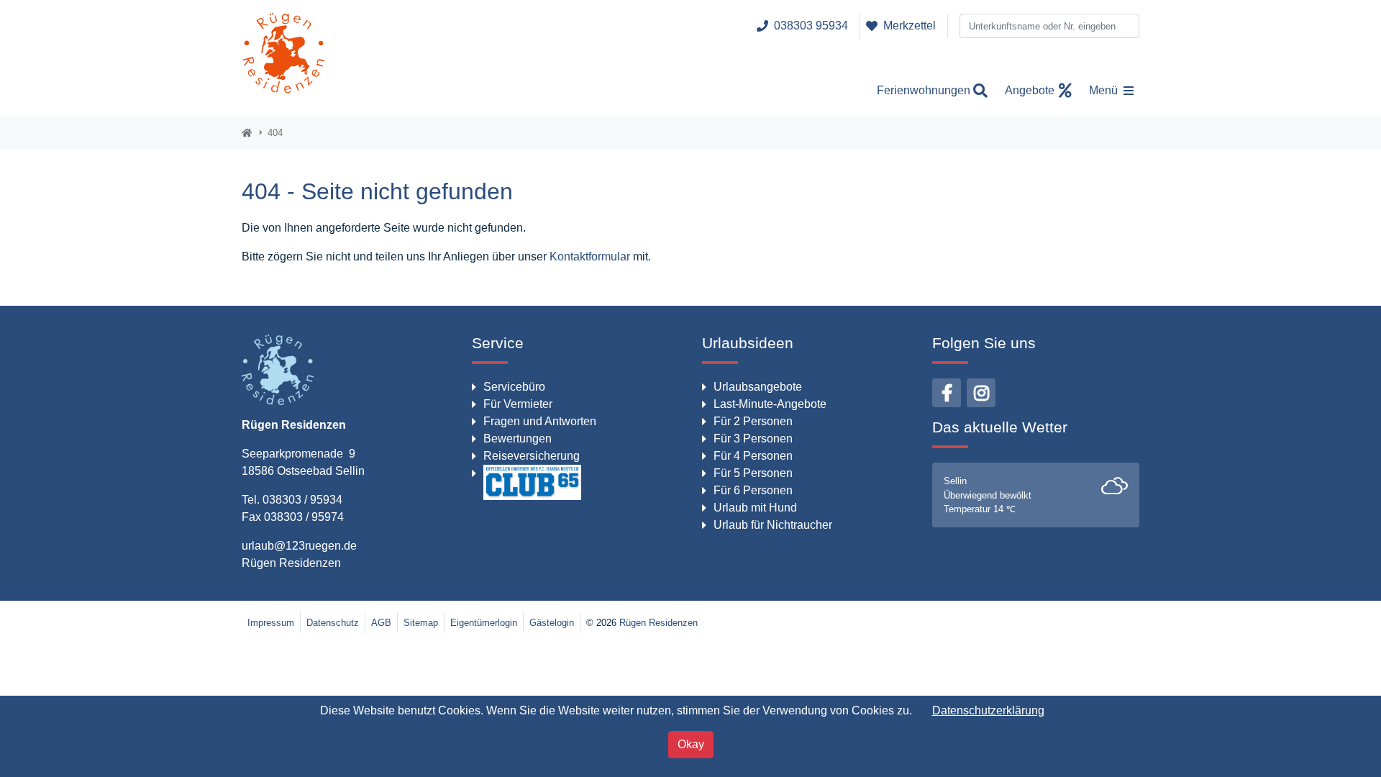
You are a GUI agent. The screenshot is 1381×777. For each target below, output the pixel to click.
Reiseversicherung (531, 456)
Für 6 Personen (753, 490)
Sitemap (421, 622)
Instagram (981, 392)
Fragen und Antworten (539, 421)
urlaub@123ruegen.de (299, 546)
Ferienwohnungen (923, 90)
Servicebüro (514, 387)
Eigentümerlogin (483, 622)
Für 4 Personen (753, 456)
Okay (691, 744)
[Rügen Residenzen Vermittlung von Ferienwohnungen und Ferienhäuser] (284, 58)
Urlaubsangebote (758, 387)
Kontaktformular (590, 256)
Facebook (946, 392)
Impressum (270, 622)
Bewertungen (517, 438)
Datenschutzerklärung (988, 710)
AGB (381, 622)
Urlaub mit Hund (755, 507)
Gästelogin (551, 622)
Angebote (1029, 90)
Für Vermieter (517, 404)
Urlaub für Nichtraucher (773, 525)
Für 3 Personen (753, 438)
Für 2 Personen (753, 421)
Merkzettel (909, 25)
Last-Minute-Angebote (770, 404)
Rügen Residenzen (291, 563)
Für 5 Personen (753, 473)
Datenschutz (332, 622)
